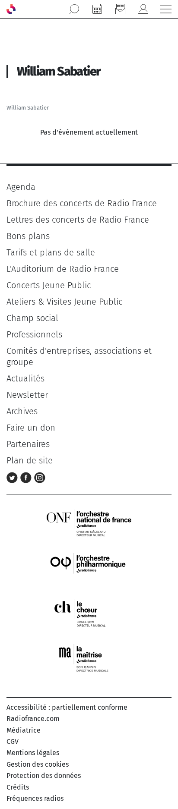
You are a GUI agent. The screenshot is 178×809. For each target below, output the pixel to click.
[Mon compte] (143, 9)
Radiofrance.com (33, 719)
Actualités (25, 378)
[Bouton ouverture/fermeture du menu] (166, 9)
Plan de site (29, 460)
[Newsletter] (120, 9)
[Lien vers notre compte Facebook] (27, 477)
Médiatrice (23, 730)
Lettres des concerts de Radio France (77, 219)
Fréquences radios (35, 798)
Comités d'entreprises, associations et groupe (79, 356)
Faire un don (30, 427)
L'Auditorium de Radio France (62, 269)
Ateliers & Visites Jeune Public (64, 301)
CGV (12, 741)
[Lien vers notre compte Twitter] (13, 477)
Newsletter (27, 395)
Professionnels (34, 334)
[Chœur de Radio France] (89, 612)
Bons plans (28, 236)
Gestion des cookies (37, 764)
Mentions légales (32, 753)
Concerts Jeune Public (48, 285)
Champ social (32, 318)
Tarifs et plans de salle (50, 252)
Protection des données (43, 775)
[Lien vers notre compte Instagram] (39, 477)
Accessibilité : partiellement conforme (66, 707)
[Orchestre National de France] (89, 522)
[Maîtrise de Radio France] (89, 658)
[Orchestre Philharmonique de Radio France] (89, 567)
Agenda (20, 187)
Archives (22, 411)
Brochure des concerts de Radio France (81, 203)
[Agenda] (97, 9)
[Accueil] (11, 9)
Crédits (17, 787)
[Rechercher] (74, 9)
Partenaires (28, 444)
